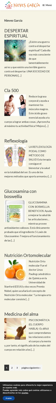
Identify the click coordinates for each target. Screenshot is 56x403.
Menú (49, 5)
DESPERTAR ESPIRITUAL (16, 33)
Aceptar (9, 398)
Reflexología (15, 140)
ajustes (25, 393)
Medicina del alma (21, 314)
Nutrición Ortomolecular (27, 255)
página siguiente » (30, 368)
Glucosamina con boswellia (20, 194)
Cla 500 (11, 90)
